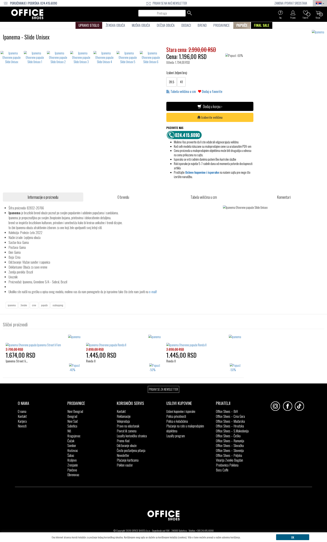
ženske (24, 305)
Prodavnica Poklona (227, 465)
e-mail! (153, 291)
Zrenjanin (72, 465)
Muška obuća (141, 25)
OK (292, 537)
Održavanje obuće (127, 445)
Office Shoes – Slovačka (230, 445)
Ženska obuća (115, 25)
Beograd (72, 416)
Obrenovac (73, 474)
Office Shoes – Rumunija (230, 440)
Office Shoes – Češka (228, 435)
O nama (22, 411)
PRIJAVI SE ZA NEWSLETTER (163, 389)
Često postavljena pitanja (131, 450)
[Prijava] (293, 12)
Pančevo (72, 469)
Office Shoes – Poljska (229, 455)
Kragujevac (73, 435)
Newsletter (123, 455)
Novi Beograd (75, 411)
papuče (44, 305)
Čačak (70, 440)
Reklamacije (124, 416)
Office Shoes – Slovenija (230, 450)
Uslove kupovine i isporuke (202, 172)
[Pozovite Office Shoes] (185, 134)
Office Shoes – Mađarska (230, 421)
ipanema (12, 305)
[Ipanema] (319, 32)
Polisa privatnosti (176, 416)
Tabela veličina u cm (183, 91)
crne (34, 305)
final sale (261, 25)
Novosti (22, 425)
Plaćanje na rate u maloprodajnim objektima (185, 428)
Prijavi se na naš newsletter (170, 3)
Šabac (70, 455)
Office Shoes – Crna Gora (230, 416)
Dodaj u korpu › (211, 106)
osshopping (58, 305)
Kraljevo (72, 460)
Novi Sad (72, 421)
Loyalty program (175, 435)
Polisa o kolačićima (177, 421)
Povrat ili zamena (126, 430)
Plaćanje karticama (128, 460)
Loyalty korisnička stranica (132, 435)
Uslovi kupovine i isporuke (180, 411)
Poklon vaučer (125, 465)
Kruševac (72, 450)
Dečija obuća (166, 25)
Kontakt (22, 416)
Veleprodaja (123, 421)
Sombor (71, 445)
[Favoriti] (305, 12)
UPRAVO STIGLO (89, 25)
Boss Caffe (222, 469)
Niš (69, 430)
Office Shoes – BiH (227, 411)
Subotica (72, 425)
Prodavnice (221, 25)
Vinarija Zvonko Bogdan (229, 460)
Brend (202, 25)
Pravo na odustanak (128, 425)
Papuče (241, 25)
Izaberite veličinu (211, 117)
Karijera (22, 421)
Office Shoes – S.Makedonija (232, 430)
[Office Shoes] (27, 14)
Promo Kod (123, 440)
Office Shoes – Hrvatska (230, 425)
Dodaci (186, 25)
